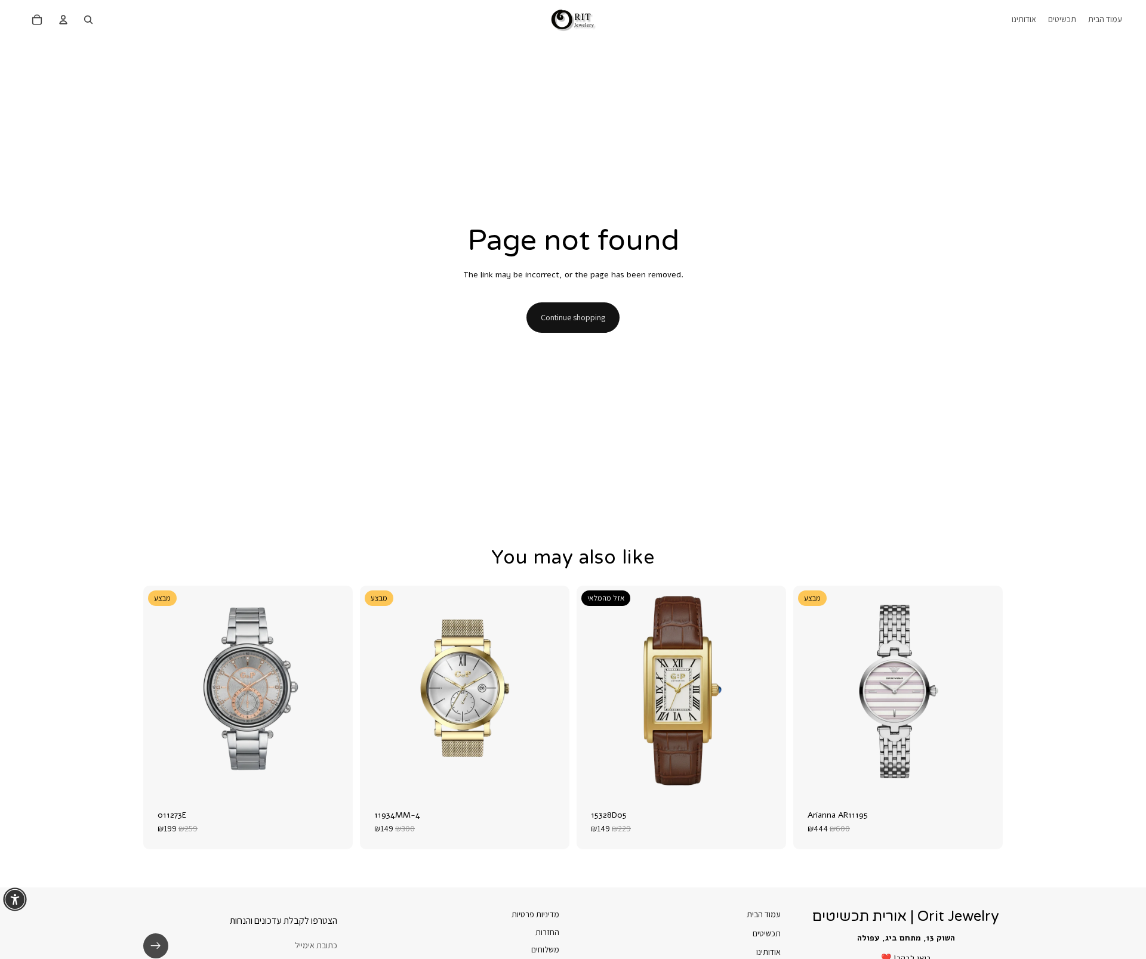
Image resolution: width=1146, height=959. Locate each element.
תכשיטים (767, 932)
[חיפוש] (88, 20)
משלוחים (545, 949)
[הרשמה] (155, 945)
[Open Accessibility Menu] (15, 899)
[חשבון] (63, 20)
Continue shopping (573, 317)
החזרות (547, 931)
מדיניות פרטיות (535, 914)
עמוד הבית (764, 914)
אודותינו (768, 951)
